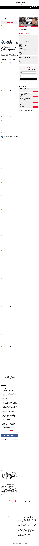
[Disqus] (9, 453)
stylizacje (3, 385)
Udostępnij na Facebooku (9, 435)
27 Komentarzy (15, 23)
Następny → (15, 439)
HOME (2, 17)
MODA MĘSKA (5, 17)
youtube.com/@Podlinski (10, 431)
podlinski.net (11, 429)
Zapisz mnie (28, 79)
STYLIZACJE (10, 17)
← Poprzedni (4, 439)
